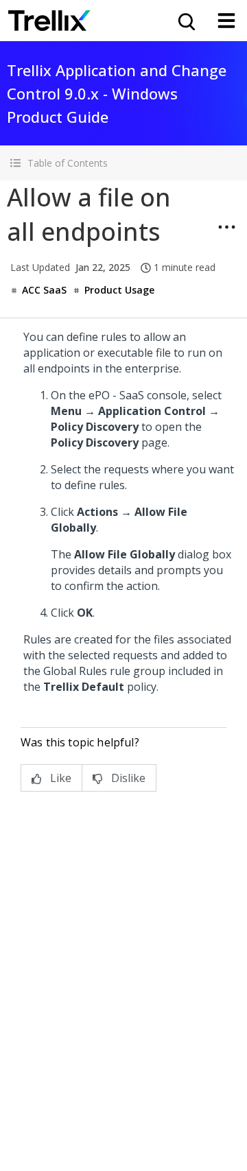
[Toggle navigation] (226, 20)
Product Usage (119, 289)
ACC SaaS (44, 289)
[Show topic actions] (226, 227)
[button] (123, 162)
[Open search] (185, 20)
